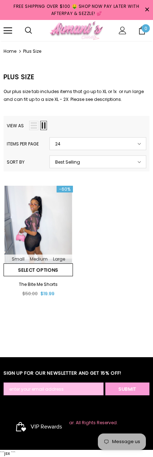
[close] (147, 10)
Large (59, 259)
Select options (38, 270)
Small (18, 259)
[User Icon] (122, 30)
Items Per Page (23, 144)
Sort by (16, 162)
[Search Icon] (28, 30)
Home (10, 51)
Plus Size (32, 51)
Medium (39, 259)
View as (15, 126)
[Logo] (76, 30)
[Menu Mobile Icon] (8, 30)
